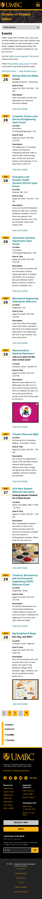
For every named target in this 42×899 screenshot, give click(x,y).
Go (35, 850)
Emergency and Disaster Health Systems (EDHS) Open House (24, 181)
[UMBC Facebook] (5, 778)
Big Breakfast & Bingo (24, 633)
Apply (21, 829)
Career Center (8, 792)
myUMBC (10, 735)
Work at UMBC (8, 808)
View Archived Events (28, 71)
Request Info (21, 822)
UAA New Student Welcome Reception (23, 490)
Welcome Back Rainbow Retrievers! (23, 352)
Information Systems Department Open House (23, 240)
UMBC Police (27, 806)
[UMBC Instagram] (15, 778)
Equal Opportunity (21, 873)
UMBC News (7, 802)
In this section (9, 27)
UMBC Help (7, 798)
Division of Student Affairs (16, 16)
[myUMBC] (33, 778)
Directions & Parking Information (16, 771)
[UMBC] (11, 4)
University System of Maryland (25, 864)
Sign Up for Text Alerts (29, 814)
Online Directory (28, 791)
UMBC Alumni (8, 788)
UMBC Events (8, 795)
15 (26, 714)
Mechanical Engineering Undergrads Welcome (25, 300)
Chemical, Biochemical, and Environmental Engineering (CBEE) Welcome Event (25, 580)
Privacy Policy (21, 878)
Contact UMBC (28, 794)
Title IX (21, 882)
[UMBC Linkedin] (25, 778)
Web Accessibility (21, 887)
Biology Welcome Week (25, 75)
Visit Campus (7, 805)
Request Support (29, 797)
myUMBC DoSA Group (20, 64)
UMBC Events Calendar (18, 56)
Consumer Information (21, 892)
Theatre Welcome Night (25, 434)
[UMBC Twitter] (10, 778)
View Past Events (9, 71)
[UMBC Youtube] (20, 778)
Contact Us (9, 729)
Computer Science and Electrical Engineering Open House (24, 119)
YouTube (10, 741)
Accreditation (21, 869)
